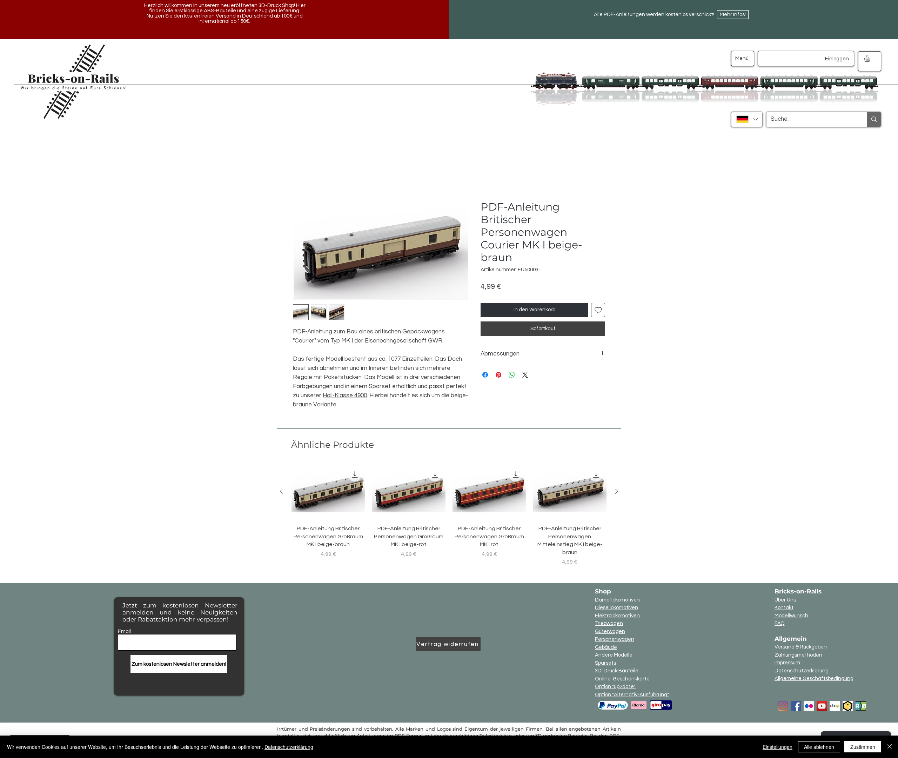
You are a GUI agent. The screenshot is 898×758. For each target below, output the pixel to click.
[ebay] (835, 706)
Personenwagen (614, 639)
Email (124, 631)
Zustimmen (862, 746)
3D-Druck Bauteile (616, 671)
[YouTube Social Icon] (822, 706)
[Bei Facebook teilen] (485, 375)
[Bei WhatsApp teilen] (512, 375)
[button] (871, 58)
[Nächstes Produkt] (616, 491)
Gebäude (606, 647)
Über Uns (785, 600)
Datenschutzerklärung (802, 671)
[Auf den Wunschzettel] (598, 310)
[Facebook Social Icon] (796, 706)
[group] (449, 515)
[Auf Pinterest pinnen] (498, 375)
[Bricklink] (848, 706)
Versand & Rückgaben (801, 647)
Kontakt (784, 608)
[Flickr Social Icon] (809, 706)
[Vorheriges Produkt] (281, 491)
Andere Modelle (613, 655)
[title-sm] (861, 706)
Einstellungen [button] (777, 746)
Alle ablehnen (819, 746)
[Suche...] (874, 119)
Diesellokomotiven (616, 608)
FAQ (780, 623)
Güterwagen (610, 631)
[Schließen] (889, 746)
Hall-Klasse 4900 (345, 396)
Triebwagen (609, 623)
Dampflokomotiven (617, 600)
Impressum (787, 663)
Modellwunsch (791, 616)
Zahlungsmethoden (798, 655)
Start (300, 175)
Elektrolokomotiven (617, 616)
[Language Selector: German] (747, 119)
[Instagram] (783, 706)
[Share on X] (525, 375)
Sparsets (605, 663)
